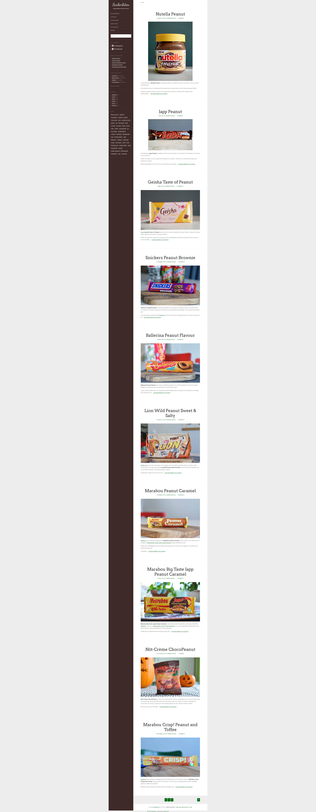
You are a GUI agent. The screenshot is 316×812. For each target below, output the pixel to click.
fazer (126, 123)
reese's (120, 148)
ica (128, 128)
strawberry (114, 154)
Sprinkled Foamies (117, 65)
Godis (113, 101)
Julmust (113, 134)
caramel (121, 114)
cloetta (125, 117)
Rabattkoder (114, 23)
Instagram (118, 46)
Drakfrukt (114, 76)
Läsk (113, 103)
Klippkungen (115, 78)
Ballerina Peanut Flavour (170, 335)
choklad (120, 117)
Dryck (113, 97)
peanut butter (123, 145)
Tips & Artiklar (114, 27)
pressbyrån (114, 148)
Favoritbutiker (115, 20)
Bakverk (114, 95)
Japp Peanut (170, 111)
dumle (113, 123)
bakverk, (184, 807)
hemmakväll (122, 128)
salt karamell (124, 151)
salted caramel (115, 151)
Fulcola (113, 126)
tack (119, 154)
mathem (119, 140)
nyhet (123, 142)
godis (177, 807)
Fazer (142, 232)
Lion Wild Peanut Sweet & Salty (170, 413)
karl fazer (119, 134)
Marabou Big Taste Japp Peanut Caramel (159, 543)
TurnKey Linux (166, 811)
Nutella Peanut (116, 58)
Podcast (113, 30)
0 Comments (180, 186)
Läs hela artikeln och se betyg (158, 93)
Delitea (114, 80)
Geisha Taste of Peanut (170, 182)
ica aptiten (114, 131)
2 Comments (180, 578)
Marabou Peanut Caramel (170, 490)
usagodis (124, 154)
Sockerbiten (121, 4)
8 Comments (180, 339)
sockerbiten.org (156, 807)
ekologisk (121, 123)
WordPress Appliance (151, 811)
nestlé (112, 142)
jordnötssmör (122, 131)
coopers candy (126, 120)
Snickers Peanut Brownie (170, 257)
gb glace (118, 126)
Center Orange (116, 60)
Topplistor (113, 17)
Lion (146, 465)
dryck (187, 807)
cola (119, 120)
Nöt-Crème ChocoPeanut (170, 649)
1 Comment (181, 653)
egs (116, 123)
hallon (116, 128)
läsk (191, 807)
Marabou (113, 140)
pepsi (129, 145)
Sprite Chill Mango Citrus (119, 62)
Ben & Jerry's (114, 114)
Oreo (127, 142)
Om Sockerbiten (115, 13)
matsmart (126, 140)
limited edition (118, 137)
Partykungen (115, 82)
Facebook (118, 49)
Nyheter (114, 105)
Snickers (161, 315)
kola (112, 137)
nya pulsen (118, 142)
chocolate (114, 117)
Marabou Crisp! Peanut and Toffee (170, 727)
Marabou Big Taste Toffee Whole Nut (164, 626)
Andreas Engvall (171, 18)
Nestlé (142, 465)
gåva (112, 128)
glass (180, 807)
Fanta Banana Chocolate (119, 67)
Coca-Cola (114, 120)
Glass (113, 99)
